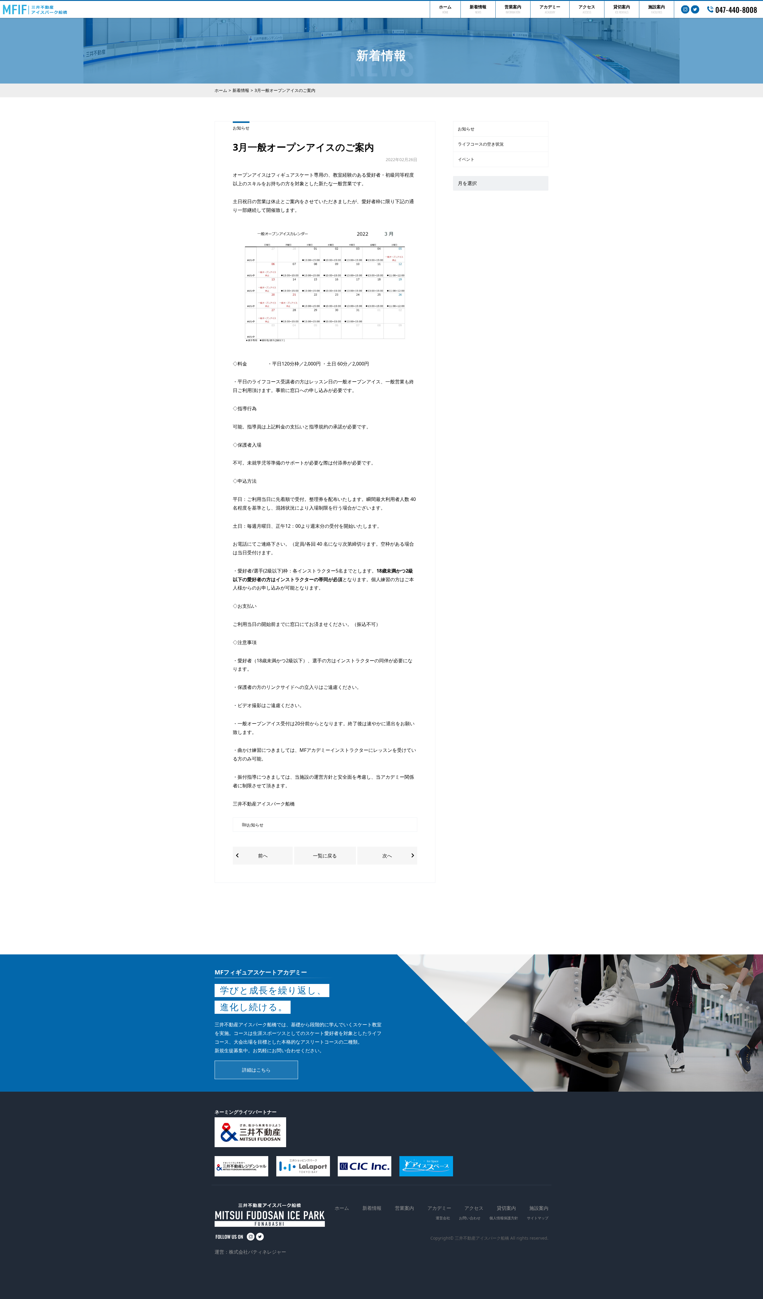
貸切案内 (621, 9)
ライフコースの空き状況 (481, 144)
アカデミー (549, 9)
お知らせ (241, 128)
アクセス (587, 9)
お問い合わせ (469, 1218)
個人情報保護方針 (503, 1218)
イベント (466, 159)
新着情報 (478, 9)
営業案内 (513, 9)
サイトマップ (537, 1218)
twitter (695, 9)
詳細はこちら (256, 1070)
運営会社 (443, 1218)
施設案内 (656, 9)
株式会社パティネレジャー (257, 1252)
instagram (685, 9)
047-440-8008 (736, 9)
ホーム (445, 9)
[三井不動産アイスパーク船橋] (35, 9)
